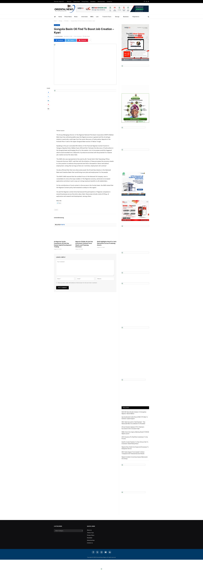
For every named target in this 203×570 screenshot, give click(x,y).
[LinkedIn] (48, 100)
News (75, 16)
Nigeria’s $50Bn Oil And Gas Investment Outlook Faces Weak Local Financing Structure (84, 244)
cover (56, 209)
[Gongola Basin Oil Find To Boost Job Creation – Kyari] (85, 64)
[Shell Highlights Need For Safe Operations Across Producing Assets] (106, 234)
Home (60, 16)
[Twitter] (48, 96)
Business (126, 16)
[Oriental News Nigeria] (65, 8)
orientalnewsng (58, 36)
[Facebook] (48, 92)
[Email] (48, 108)
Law (97, 16)
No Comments (78, 36)
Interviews (84, 16)
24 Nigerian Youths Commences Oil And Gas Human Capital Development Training (63, 244)
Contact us (109, 1)
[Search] (148, 16)
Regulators (136, 16)
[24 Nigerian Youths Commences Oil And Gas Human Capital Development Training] (63, 234)
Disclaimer (93, 1)
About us (69, 1)
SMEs (91, 16)
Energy (117, 16)
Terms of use (76, 1)
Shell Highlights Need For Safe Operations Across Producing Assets (106, 243)
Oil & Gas (57, 25)
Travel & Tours (106, 16)
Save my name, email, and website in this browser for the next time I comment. (77, 282)
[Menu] (55, 16)
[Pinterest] (48, 104)
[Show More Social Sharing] (90, 40)
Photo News (68, 16)
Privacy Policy (85, 1)
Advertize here (101, 1)
